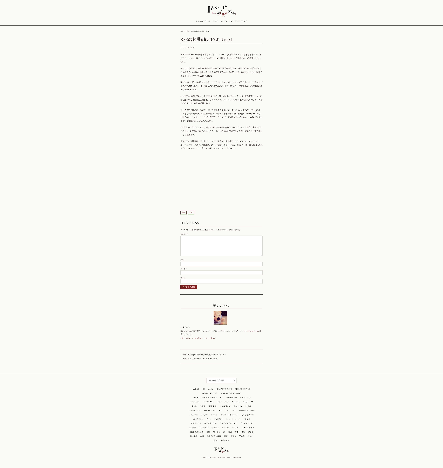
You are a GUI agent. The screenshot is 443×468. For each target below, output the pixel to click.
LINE (203, 406)
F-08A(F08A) (245, 397)
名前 (182, 260)
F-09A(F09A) (195, 402)
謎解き (233, 436)
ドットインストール (250, 331)
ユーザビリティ (248, 427)
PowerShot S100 (195, 410)
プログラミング (241, 21)
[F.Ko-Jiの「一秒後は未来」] (221, 11)
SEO (227, 410)
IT (252, 402)
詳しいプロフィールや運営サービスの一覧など (199, 338)
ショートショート (233, 419)
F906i (227, 402)
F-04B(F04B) (232, 397)
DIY (221, 397)
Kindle (194, 406)
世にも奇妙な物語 (196, 432)
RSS (187, 31)
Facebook (235, 402)
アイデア (204, 415)
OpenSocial (238, 406)
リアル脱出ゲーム (203, 21)
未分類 (251, 432)
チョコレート (196, 423)
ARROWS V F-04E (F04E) (231, 393)
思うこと (216, 432)
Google (245, 402)
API (203, 389)
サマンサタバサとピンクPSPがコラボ (203, 359)
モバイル (225, 427)
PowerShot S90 (210, 410)
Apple (210, 389)
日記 (230, 432)
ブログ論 (192, 427)
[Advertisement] (221, 180)
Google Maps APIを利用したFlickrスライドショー (208, 355)
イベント (214, 415)
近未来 (250, 436)
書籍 (243, 432)
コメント (184, 234)
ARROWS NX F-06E (210, 393)
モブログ (235, 427)
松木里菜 (193, 436)
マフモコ (215, 427)
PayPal (248, 406)
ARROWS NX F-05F (242, 389)
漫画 (226, 436)
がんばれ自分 (198, 419)
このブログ (219, 419)
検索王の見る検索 (214, 436)
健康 (208, 432)
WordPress (193, 415)
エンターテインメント (229, 415)
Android (196, 389)
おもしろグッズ (247, 415)
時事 (236, 432)
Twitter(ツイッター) (246, 410)
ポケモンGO (203, 427)
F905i (219, 402)
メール (183, 269)
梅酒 (202, 436)
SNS (191, 212)
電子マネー (225, 440)
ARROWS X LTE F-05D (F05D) (205, 397)
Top (181, 31)
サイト (182, 278)
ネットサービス (226, 21)
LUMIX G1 (212, 406)
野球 (215, 440)
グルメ (208, 419)
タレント (247, 419)
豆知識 (215, 21)
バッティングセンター (228, 423)
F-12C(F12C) (209, 402)
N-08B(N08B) (225, 406)
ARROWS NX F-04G (224, 389)
